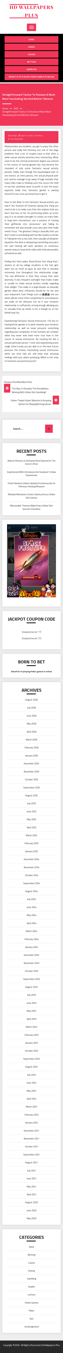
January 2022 (31, 1122)
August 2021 (31, 1162)
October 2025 (31, 779)
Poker (31, 46)
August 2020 (31, 1202)
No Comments (17, 138)
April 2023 (31, 1019)
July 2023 (31, 995)
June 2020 (31, 1210)
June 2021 (31, 1178)
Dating (31, 1270)
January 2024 (31, 947)
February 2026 (32, 747)
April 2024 (31, 923)
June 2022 (31, 1082)
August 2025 (31, 795)
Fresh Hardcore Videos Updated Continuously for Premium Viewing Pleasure (31, 484)
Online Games (31, 1302)
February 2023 (32, 1035)
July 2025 (31, 803)
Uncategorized (31, 1326)
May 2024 (31, 915)
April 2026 (31, 731)
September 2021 (31, 1154)
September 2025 (31, 787)
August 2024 (31, 891)
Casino (31, 54)
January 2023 (31, 1043)
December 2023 (31, 955)
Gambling (31, 69)
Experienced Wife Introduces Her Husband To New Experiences (31, 473)
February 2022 (32, 1114)
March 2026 (31, 739)
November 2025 (31, 771)
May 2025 (31, 819)
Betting (31, 61)
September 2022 (31, 1059)
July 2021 (31, 1170)
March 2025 (31, 835)
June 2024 (31, 907)
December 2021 (31, 1130)
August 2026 (31, 699)
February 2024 (32, 939)
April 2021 (31, 1194)
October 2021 (31, 1146)
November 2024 (31, 867)
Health (31, 1286)
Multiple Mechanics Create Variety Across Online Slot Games (31, 496)
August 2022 (31, 1066)
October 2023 (31, 971)
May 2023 (31, 1011)
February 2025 (32, 843)
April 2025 (31, 827)
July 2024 (31, 899)
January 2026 (31, 755)
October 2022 (31, 1051)
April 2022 (31, 1098)
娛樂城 (46, 294)
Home (31, 39)
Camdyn (13, 135)
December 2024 (31, 859)
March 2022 (31, 1106)
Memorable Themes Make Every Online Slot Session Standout (31, 507)
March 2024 (31, 931)
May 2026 (31, 723)
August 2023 (31, 987)
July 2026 (31, 707)
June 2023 (31, 1003)
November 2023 (31, 963)
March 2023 (31, 1027)
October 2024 (31, 875)
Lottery (31, 1294)
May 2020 (31, 1218)
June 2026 (31, 715)
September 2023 (31, 979)
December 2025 (31, 763)
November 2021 (31, 1138)
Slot (32, 1318)
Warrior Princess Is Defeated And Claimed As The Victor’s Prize (31, 462)
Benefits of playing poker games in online (31, 76)
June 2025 (31, 811)
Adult (39, 135)
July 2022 (31, 1075)
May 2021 (31, 1186)
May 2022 (31, 1091)
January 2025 (31, 851)
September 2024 (31, 883)
